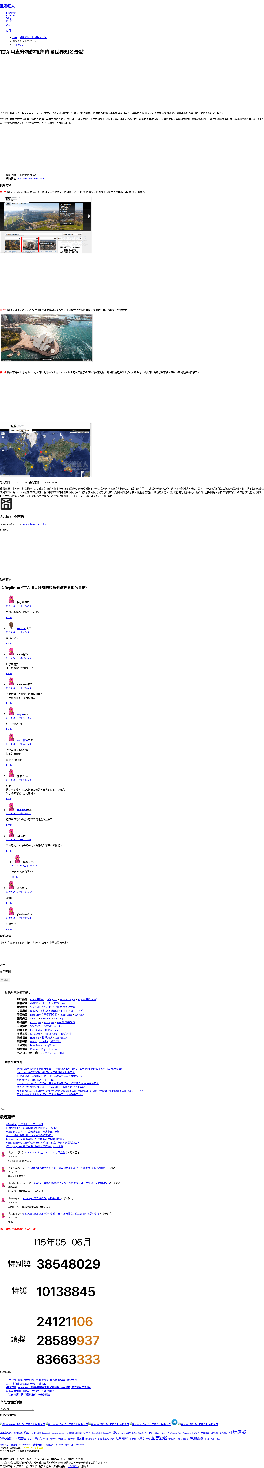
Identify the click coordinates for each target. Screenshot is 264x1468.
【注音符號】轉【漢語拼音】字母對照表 (28, 1394)
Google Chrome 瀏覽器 (78, 1432)
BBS (39, 1433)
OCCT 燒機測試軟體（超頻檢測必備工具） (29, 1135)
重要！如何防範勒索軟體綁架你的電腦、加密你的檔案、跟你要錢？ (42, 1380)
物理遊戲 (133, 1439)
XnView (79, 1014)
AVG (56, 1003)
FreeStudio (36, 1030)
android (6, 1432)
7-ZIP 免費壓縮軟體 (64, 1007)
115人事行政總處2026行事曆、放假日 (26, 1383)
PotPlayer (10, 12)
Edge (44, 1049)
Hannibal (22, 809)
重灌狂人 (7, 6)
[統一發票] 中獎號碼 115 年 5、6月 (24, 1124)
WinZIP (46, 1007)
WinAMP (35, 1026)
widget (156, 1433)
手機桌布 (62, 1439)
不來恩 (19, 44)
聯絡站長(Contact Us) (20, 1445)
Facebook (46, 1433)
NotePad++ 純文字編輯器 (44, 1010)
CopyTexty (61, 1037)
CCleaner (35, 1033)
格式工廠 (55, 1041)
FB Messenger (67, 999)
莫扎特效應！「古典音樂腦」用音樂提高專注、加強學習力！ (50, 1094)
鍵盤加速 (47, 1037)
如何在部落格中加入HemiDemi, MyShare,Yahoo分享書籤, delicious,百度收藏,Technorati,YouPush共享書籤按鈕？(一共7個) (80, 1091)
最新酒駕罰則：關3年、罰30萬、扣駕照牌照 (30, 1391)
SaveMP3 (58, 1052)
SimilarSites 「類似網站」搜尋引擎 (35, 1080)
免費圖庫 (205, 1433)
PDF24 (64, 1010)
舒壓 (178, 1439)
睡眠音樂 (171, 1439)
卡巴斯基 (45, 1003)
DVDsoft (21, 628)
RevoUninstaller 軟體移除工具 (60, 1033)
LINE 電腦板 (37, 999)
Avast (64, 1003)
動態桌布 (223, 1433)
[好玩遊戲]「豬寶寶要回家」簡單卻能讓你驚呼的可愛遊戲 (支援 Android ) (67, 1168)
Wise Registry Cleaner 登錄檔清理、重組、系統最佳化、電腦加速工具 (43, 1142)
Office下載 (77, 1010)
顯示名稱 (5, 971)
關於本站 (4, 1445)
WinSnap (59, 1018)
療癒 (148, 1439)
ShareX (34, 1018)
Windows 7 (165, 1433)
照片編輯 (122, 1438)
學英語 (45, 1439)
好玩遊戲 (237, 1432)
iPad (116, 1432)
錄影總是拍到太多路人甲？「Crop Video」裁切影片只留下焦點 (51, 1087)
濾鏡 (112, 1439)
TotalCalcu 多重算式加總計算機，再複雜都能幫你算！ (46, 1072)
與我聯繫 (73, 1466)
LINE (134, 1433)
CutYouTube (51, 1030)
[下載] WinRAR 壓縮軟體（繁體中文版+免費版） (32, 1128)
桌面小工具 (103, 1438)
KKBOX (47, 1026)
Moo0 (33, 1041)
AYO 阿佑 (22, 740)
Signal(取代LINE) (87, 999)
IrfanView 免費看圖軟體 (43, 1014)
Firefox (53, 1049)
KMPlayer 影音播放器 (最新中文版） (42, 1198)
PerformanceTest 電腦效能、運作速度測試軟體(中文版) (35, 1139)
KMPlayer (11, 15)
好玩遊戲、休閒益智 (13, 1438)
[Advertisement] (91, 79)
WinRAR (35, 1007)
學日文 (30, 1439)
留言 (3, 965)
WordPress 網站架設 (191, 1433)
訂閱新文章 (49, 1445)
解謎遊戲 (196, 1438)
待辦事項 (53, 1439)
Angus (20, 714)
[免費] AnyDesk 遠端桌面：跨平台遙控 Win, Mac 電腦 (34, 1146)
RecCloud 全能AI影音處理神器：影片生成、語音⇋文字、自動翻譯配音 (71, 1183)
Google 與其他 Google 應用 (102, 1433)
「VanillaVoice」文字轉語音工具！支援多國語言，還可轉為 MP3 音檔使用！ (58, 1083)
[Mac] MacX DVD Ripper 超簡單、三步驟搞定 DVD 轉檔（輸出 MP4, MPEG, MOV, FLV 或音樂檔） (70, 1069)
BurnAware (36, 1045)
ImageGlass (66, 1014)
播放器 (80, 1438)
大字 (8, 24)
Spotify (58, 1026)
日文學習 (88, 1439)
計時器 (206, 1439)
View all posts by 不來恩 (35, 524)
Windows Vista (175, 1433)
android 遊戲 (21, 1432)
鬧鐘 (218, 1439)
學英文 (38, 1438)
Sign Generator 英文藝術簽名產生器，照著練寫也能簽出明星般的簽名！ (61, 1213)
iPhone (126, 1432)
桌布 (95, 1439)
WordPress (79, 1445)
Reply (9, 617)
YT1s (48, 1052)
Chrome (34, 1049)
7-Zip (8, 18)
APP (33, 1432)
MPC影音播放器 (66, 1022)
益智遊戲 (159, 1438)
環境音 (141, 1438)
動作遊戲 (214, 1433)
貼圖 (213, 1439)
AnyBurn (50, 1045)
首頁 (8, 30)
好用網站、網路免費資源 (33, 37)
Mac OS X (142, 1433)
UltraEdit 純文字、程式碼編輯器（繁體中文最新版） (34, 1131)
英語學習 (185, 1439)
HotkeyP (34, 1037)
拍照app (72, 1438)
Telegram (52, 999)
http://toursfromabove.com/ (31, 178)
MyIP (9, 21)
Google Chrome (58, 1433)
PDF (150, 1432)
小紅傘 (34, 1003)
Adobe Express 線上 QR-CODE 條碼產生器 (45, 1152)
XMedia (43, 1041)
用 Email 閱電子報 (64, 1445)
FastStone (46, 1018)
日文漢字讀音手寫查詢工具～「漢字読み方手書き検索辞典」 (50, 1076)
